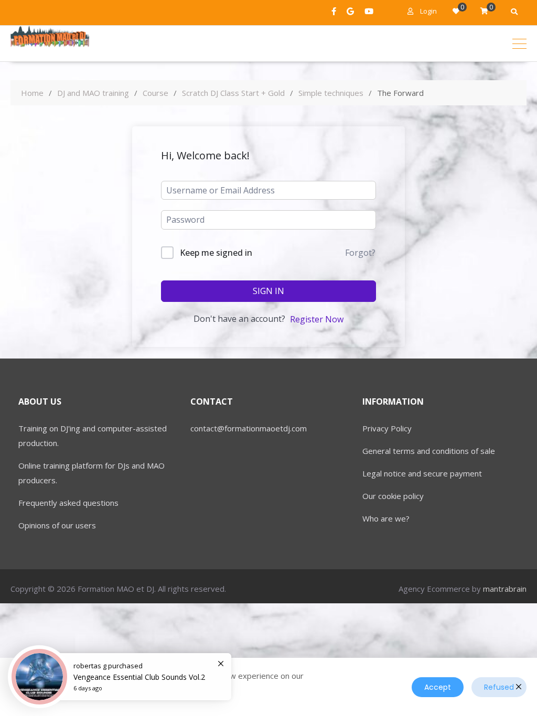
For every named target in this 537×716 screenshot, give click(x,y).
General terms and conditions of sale (428, 451)
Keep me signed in (216, 252)
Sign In (268, 291)
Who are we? (386, 518)
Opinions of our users (57, 525)
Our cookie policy (393, 496)
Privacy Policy (387, 428)
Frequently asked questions (68, 502)
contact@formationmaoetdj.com (248, 428)
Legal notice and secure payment (422, 473)
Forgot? (360, 252)
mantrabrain (505, 588)
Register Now (316, 319)
